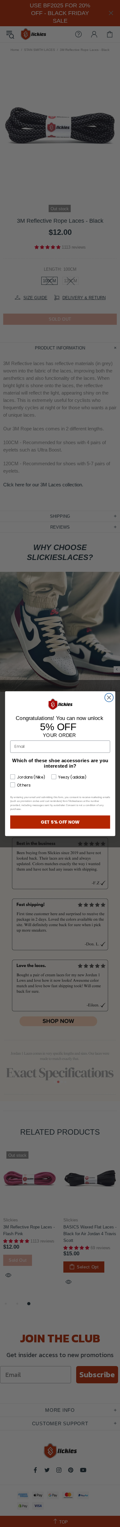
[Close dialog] (109, 697)
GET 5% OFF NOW (60, 822)
